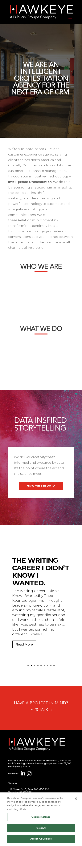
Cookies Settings (40, 817)
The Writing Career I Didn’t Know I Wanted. (40, 571)
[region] (41, 819)
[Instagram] (29, 775)
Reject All (41, 828)
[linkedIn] (23, 774)
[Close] (76, 798)
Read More (24, 644)
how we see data (41, 485)
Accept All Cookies (41, 838)
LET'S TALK (41, 709)
